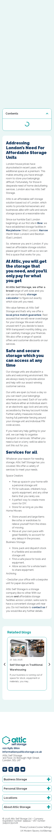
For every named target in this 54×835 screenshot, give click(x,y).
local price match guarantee (23, 315)
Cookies (31, 827)
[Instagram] (16, 769)
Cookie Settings (43, 827)
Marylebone (13, 230)
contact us (38, 607)
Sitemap (48, 831)
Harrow (43, 230)
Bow (40, 223)
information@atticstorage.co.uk (22, 751)
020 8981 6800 (11, 748)
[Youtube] (22, 769)
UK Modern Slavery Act (32, 831)
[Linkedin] (10, 769)
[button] (47, 113)
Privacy (23, 827)
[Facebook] (4, 769)
